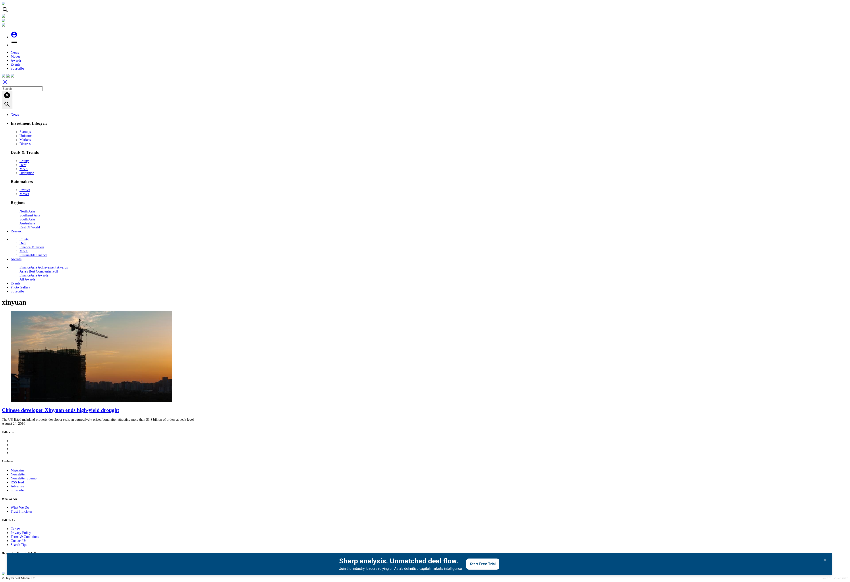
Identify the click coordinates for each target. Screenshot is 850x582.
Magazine (17, 470)
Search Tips (19, 545)
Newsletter (18, 474)
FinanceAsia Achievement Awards (43, 267)
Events (15, 64)
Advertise (17, 486)
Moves (15, 56)
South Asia (27, 219)
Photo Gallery (20, 287)
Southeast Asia (29, 215)
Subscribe (17, 68)
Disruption (26, 173)
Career (15, 529)
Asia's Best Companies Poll (38, 271)
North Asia (27, 211)
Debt (22, 165)
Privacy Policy (21, 533)
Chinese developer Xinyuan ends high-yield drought (60, 410)
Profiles (24, 190)
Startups (25, 132)
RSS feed (17, 482)
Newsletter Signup (24, 478)
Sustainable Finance (33, 255)
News (15, 52)
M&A (23, 169)
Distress (25, 144)
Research (17, 231)
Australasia (27, 223)
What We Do (20, 507)
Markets (25, 140)
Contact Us (18, 541)
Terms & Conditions (25, 537)
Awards (16, 60)
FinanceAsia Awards (33, 275)
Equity (24, 161)
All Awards (27, 279)
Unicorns (25, 136)
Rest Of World (29, 227)
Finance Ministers (31, 247)
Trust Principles (21, 511)
